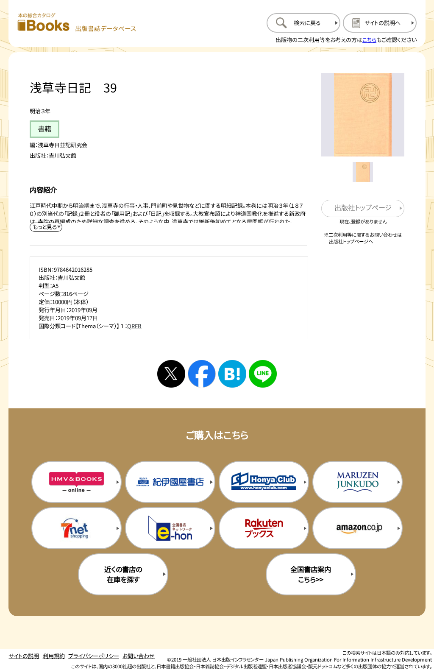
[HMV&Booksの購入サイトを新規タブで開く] (76, 481)
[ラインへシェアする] (263, 374)
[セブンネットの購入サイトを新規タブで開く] (76, 528)
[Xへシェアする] (171, 374)
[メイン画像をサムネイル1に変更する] (363, 172)
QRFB (134, 326)
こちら (369, 40)
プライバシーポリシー (93, 656)
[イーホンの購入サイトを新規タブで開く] (170, 528)
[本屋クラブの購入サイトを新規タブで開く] (264, 481)
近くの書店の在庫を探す (123, 574)
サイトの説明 (23, 656)
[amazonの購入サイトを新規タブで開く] (357, 528)
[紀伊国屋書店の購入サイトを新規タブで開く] (170, 481)
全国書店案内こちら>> (310, 574)
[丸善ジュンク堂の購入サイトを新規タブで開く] (357, 481)
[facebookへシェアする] (202, 374)
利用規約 (54, 656)
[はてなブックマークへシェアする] (232, 374)
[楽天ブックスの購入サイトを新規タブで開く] (264, 528)
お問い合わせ (138, 656)
